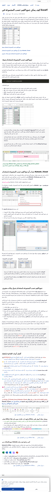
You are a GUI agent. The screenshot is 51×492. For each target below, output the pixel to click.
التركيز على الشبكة (34, 379)
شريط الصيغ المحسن (15, 379)
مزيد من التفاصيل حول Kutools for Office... (24, 465)
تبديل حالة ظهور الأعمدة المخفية (14, 374)
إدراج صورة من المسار (24, 390)
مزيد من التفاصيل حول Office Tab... (26, 437)
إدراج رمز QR (16, 390)
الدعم (31, 5)
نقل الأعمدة (24, 374)
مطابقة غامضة (7, 368)
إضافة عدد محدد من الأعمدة (33, 374)
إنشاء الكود (19, 357)
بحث (38, 5)
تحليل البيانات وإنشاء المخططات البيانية (25, 359)
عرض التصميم (24, 379)
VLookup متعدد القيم (27, 366)
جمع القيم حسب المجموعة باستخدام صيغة (11, 47)
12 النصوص (25, 387)
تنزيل (8, 5)
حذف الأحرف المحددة (11, 387)
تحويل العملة (42, 392)
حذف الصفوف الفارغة (13, 361)
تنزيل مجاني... (40, 414)
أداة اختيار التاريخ (27, 380)
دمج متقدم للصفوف (23, 392)
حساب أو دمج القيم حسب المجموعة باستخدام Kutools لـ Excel (16, 50)
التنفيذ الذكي (26, 357)
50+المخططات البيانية (42, 389)
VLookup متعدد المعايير (14, 366)
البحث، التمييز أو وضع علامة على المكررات (29, 361)
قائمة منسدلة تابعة (19, 370)
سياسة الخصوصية (5, 485)
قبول (13, 489)
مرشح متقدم (18, 382)
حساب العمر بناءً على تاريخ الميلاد (11, 389)
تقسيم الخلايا (16, 392)
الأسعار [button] (13, 5)
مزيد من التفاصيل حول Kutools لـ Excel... (24, 414)
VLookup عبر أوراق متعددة (41, 366)
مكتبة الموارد (40, 380)
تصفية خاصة (10, 382)
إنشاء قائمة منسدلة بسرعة (32, 370)
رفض (36, 489)
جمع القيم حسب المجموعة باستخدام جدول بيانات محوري (14, 53)
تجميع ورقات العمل (17, 380)
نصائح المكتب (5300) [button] (22, 5)
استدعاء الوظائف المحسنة (10, 359)
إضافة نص (19, 387)
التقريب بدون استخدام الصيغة (10, 363)
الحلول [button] (3, 5)
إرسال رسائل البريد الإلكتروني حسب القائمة (32, 382)
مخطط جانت (32, 389)
